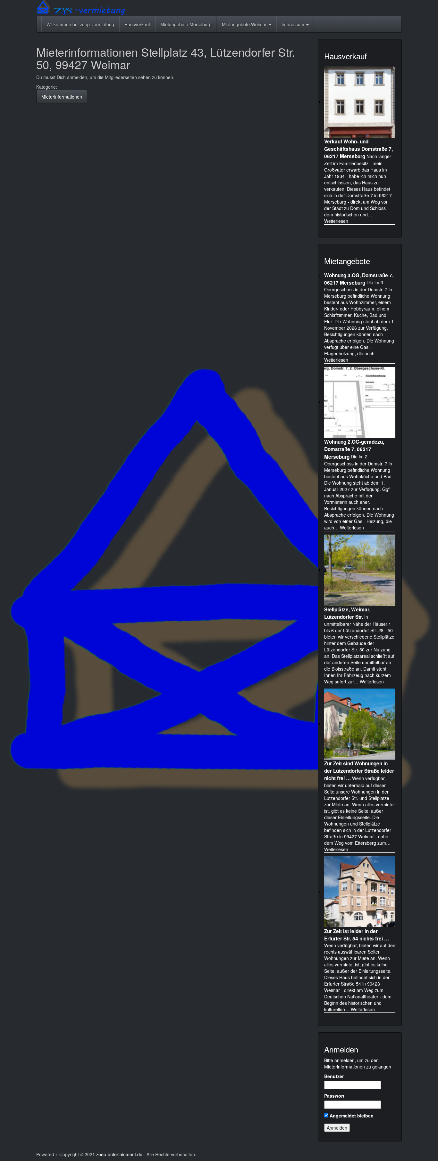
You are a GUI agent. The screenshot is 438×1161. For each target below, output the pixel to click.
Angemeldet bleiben (351, 1115)
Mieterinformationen (61, 96)
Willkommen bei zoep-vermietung (80, 24)
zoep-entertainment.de (119, 1154)
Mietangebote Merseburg (186, 24)
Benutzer (334, 1076)
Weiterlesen (336, 221)
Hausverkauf (137, 24)
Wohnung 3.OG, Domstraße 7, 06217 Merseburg (358, 278)
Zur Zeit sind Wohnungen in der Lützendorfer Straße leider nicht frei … (359, 770)
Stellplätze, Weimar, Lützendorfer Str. (347, 613)
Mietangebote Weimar (245, 24)
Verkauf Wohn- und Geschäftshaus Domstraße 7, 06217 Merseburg (358, 149)
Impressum (294, 24)
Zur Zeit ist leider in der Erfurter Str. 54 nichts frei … (356, 934)
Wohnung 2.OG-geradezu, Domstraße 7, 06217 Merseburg (354, 449)
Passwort (334, 1095)
